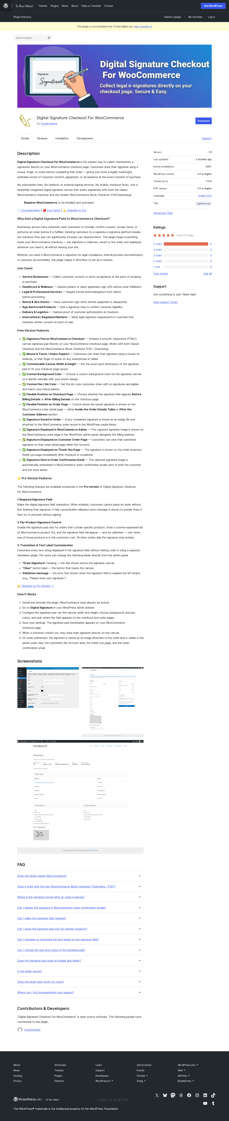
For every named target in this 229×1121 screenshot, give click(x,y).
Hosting (17, 1075)
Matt (182, 1070)
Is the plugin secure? (29, 971)
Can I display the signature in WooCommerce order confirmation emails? (61, 907)
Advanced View (163, 213)
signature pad (203, 203)
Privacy (17, 1080)
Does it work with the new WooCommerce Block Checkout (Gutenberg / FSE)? (66, 886)
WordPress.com (188, 1065)
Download (204, 120)
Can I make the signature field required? (41, 918)
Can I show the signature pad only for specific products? (52, 929)
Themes (59, 1070)
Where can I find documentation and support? (45, 992)
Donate (142, 1075)
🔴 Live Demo (51, 210)
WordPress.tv (104, 1080)
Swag (141, 1080)
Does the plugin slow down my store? (40, 981)
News (16, 1070)
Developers (102, 1075)
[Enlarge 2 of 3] (139, 671)
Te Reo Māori (52, 1099)
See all (208, 273)
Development (85, 138)
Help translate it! (143, 26)
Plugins (58, 1075)
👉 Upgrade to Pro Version (35, 586)
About (16, 1065)
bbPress (184, 1075)
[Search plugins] (49, 37)
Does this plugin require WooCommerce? (42, 876)
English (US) (205, 195)
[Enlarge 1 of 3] (74, 671)
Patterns (59, 1080)
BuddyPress (186, 1080)
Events (140, 1070)
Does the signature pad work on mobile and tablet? (49, 960)
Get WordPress (213, 5)
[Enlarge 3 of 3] (139, 744)
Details (25, 138)
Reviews (42, 138)
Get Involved (144, 1065)
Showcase (60, 1065)
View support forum (165, 302)
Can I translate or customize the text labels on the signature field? (58, 939)
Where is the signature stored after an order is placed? (50, 897)
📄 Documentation (28, 210)
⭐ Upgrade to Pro (74, 210)
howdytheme (49, 123)
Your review (160, 273)
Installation (62, 138)
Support (207, 138)
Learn (99, 1065)
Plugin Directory (22, 16)
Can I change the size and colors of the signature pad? (51, 950)
